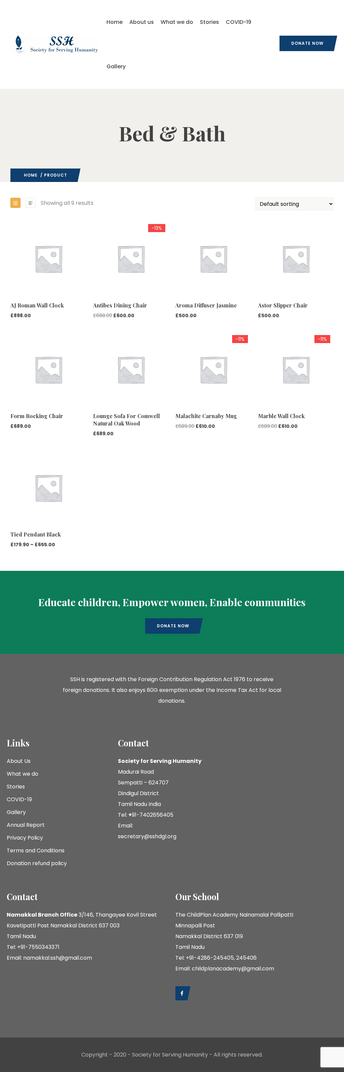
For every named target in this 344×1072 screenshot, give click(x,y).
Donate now (173, 626)
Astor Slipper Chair (283, 305)
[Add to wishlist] (13, 277)
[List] (31, 203)
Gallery (116, 66)
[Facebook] (181, 993)
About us (141, 22)
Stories (209, 22)
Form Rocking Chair (36, 415)
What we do (177, 22)
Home (114, 22)
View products (13, 493)
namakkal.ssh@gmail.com (57, 958)
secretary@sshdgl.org (147, 836)
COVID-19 (238, 22)
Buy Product (96, 264)
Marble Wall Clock (281, 415)
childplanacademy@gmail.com (233, 968)
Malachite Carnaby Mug (206, 415)
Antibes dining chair (120, 305)
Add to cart (13, 264)
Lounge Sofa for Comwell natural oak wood (126, 419)
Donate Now (307, 43)
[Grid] (15, 203)
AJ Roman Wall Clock (37, 305)
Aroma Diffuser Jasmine (206, 305)
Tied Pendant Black (35, 534)
